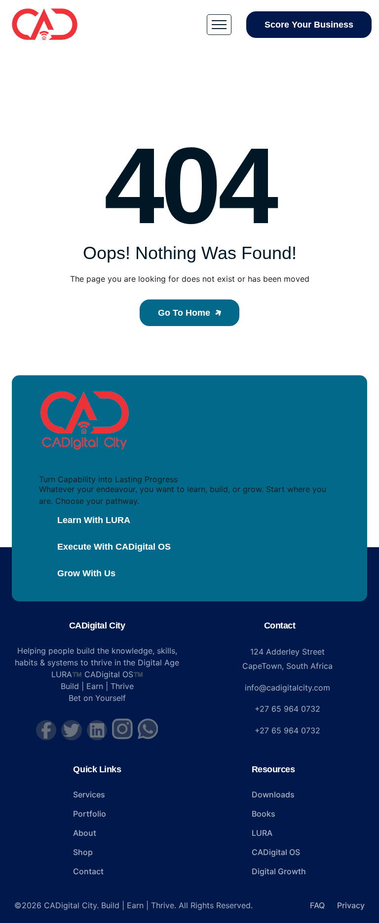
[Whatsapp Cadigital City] (148, 729)
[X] (71, 730)
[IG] (122, 729)
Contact (280, 625)
